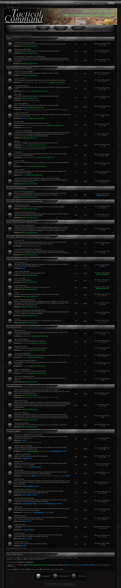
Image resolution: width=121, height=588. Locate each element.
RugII (24, 458)
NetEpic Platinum (40, 149)
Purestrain (48, 565)
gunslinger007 (27, 504)
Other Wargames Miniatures (25, 300)
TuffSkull (101, 164)
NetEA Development (14, 431)
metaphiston (101, 528)
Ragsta (101, 372)
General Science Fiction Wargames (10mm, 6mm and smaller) (37, 178)
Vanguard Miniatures (22, 369)
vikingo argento (101, 216)
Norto (34, 476)
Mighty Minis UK (21, 346)
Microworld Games (21, 339)
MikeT (25, 486)
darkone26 (26, 166)
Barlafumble (101, 502)
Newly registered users (76, 565)
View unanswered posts (13, 35)
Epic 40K (18, 94)
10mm (17, 293)
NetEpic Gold (52, 147)
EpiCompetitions (21, 263)
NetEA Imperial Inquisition (24, 498)
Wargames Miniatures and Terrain (18, 259)
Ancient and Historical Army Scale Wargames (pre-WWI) (25, 201)
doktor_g (101, 61)
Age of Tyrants (20, 78)
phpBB (54, 583)
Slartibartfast (59, 569)
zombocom (36, 246)
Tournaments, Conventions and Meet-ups (30, 56)
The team (24, 548)
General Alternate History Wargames (28, 249)
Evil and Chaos (27, 246)
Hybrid (66, 565)
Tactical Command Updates (25, 42)
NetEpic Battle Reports (39, 147)
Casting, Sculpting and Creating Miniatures (30, 310)
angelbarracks (27, 336)
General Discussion (22, 423)
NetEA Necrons (20, 524)
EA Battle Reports (50, 109)
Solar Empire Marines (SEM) (25, 361)
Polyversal (18, 152)
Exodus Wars (19, 121)
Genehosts (60, 565)
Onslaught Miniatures (22, 353)
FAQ (18, 3)
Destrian (101, 449)
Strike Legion (19, 169)
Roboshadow (27, 476)
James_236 (101, 74)
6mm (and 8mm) (21, 285)
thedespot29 (101, 81)
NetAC (86, 565)
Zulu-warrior (32, 125)
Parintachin (101, 356)
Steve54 (30, 486)
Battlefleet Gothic (42, 397)
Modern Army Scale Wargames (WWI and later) (22, 222)
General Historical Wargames (25, 212)
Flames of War (53, 397)
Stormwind (101, 208)
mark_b (36, 82)
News (9, 38)
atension (25, 530)
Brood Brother (98, 565)
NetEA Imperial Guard (23, 454)
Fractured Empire (26, 127)
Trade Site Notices (21, 413)
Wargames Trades (21, 401)
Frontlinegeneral (28, 157)
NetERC (25, 107)
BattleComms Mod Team (29, 46)
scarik (38, 476)
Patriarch (16, 565)
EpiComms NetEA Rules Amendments (29, 435)
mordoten (26, 467)
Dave (23, 268)
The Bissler (101, 52)
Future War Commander (23, 131)
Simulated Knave (44, 451)
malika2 (101, 314)
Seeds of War (19, 161)
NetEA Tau (18, 507)
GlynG (101, 426)
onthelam (101, 406)
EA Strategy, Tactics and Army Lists (33, 109)
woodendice (101, 493)
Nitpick (101, 304)
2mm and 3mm (20, 278)
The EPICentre (27, 147)
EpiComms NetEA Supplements (31, 442)
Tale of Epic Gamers (22, 271)
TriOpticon (101, 173)
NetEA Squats (20, 533)
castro (101, 545)
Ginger (62, 476)
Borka (46, 512)
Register (13, 3)
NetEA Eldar (19, 470)
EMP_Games (27, 91)
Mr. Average (101, 281)
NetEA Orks (19, 461)
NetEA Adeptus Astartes (23, 446)
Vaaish (29, 495)
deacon (25, 357)
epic (101, 244)
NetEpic (17, 141)
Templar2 (101, 89)
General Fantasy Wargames (25, 192)
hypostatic (26, 350)
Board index (9, 6)
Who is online (12, 554)
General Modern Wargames (25, 225)
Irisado (101, 98)
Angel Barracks (20, 330)
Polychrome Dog (28, 82)
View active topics (26, 35)
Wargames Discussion (15, 386)
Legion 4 (101, 45)
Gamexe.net (72, 585)
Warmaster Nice (41, 125)
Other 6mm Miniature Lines (25, 376)
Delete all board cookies (13, 548)
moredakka (26, 373)
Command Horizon (21, 86)
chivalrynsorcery (101, 195)
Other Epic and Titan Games (30, 100)
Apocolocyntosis (101, 274)
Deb (101, 116)
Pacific (101, 334)
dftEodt (101, 230)
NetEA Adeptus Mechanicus (25, 489)
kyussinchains (56, 451)
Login (7, 3)
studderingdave (101, 465)
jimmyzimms (101, 295)
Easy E (101, 253)
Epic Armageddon (21, 104)
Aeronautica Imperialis (29, 397)
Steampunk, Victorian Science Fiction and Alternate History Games (28, 237)
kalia (101, 380)
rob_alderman (44, 82)
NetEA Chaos (19, 479)
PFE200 (49, 476)
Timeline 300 (19, 240)
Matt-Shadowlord (28, 512)
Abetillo (101, 107)
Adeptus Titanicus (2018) (24, 71)
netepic (25, 125)
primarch (25, 145)
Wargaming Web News (23, 49)
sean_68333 (101, 135)
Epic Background (62, 109)
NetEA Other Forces (22, 542)
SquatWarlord (101, 182)
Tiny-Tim (32, 467)
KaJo (24, 175)
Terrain (17, 319)
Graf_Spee (55, 476)
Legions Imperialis (21, 113)
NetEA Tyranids (20, 516)
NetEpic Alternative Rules (26, 149)
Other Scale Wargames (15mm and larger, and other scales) (36, 390)
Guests (54, 565)
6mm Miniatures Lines (14, 327)
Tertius (36, 157)
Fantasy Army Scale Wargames (17, 188)
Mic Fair (43, 476)
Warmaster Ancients (22, 205)
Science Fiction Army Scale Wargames (19, 68)
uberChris (101, 439)
